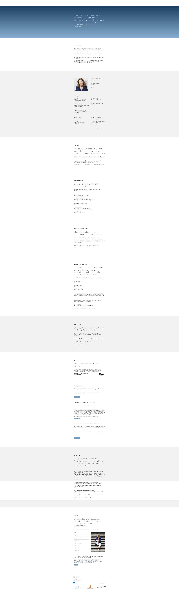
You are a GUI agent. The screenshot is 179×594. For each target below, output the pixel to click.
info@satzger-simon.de (85, 344)
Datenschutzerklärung (90, 562)
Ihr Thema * (75, 545)
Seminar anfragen (77, 418)
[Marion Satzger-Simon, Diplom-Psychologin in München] (81, 90)
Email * (75, 535)
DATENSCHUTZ (104, 583)
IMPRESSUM (99, 583)
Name (75, 532)
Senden (76, 564)
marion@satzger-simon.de (78, 561)
